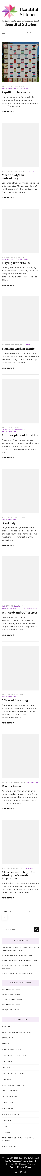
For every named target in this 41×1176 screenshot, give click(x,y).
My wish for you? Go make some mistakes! (16, 966)
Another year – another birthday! (17, 955)
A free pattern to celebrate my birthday (20, 960)
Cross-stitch (7, 429)
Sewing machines (10, 1114)
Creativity (9, 523)
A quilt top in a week (16, 92)
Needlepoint (8, 1103)
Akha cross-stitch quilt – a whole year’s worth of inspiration (19, 875)
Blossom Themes (27, 1164)
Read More (7, 112)
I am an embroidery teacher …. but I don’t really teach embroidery (20, 949)
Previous (7, 911)
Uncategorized (32, 782)
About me (6, 1026)
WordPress (26, 1167)
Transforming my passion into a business (18, 1139)
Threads (6, 1132)
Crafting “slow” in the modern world (18, 973)
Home (17, 990)
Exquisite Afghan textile (18, 348)
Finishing (19, 429)
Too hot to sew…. (13, 786)
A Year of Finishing (15, 700)
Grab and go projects (11, 609)
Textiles (30, 171)
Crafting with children (14, 1056)
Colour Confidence (11, 1050)
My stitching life (9, 88)
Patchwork (23, 88)
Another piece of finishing (20, 435)
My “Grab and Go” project (19, 612)
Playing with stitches (16, 262)
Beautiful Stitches (20, 24)
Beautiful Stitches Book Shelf (17, 1032)
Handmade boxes (10, 1091)
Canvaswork (7, 259)
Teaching (6, 1120)
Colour (5, 1044)
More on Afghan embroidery (13, 176)
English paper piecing (11, 607)
